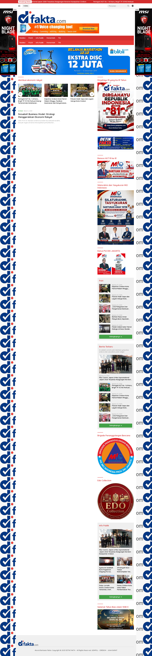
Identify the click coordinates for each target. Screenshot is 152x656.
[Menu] (19, 6)
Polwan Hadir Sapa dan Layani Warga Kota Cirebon (55, 100)
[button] (128, 6)
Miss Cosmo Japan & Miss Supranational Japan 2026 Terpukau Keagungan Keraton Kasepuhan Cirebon (115, 379)
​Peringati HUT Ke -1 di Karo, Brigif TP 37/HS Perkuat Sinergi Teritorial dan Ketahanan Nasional (96, 2)
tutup (14, 9)
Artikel (20, 111)
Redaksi (22, 38)
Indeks (26, 6)
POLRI (30, 38)
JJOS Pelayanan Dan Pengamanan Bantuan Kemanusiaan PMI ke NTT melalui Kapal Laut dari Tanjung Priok (80, 101)
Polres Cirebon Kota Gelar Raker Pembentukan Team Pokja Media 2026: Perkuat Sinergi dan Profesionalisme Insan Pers (124, 587)
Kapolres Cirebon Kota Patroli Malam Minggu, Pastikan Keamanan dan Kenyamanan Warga (29, 101)
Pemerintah (51, 38)
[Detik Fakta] (42, 17)
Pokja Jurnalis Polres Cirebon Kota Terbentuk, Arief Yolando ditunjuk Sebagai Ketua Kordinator (106, 587)
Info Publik (40, 38)
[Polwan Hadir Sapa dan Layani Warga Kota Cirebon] (56, 90)
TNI (59, 38)
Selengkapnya (114, 337)
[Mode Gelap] (133, 6)
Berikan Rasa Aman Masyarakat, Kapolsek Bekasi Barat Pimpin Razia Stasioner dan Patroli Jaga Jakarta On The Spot (122, 318)
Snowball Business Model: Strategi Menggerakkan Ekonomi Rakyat (36, 115)
